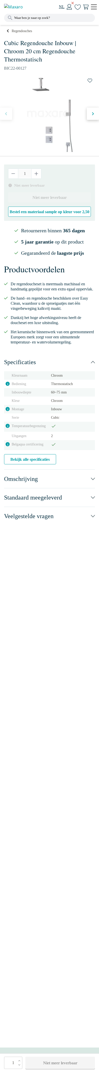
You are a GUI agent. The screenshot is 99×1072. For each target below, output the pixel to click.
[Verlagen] (13, 173)
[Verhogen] (36, 173)
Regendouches (22, 31)
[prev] (6, 114)
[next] (93, 114)
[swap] (90, 80)
